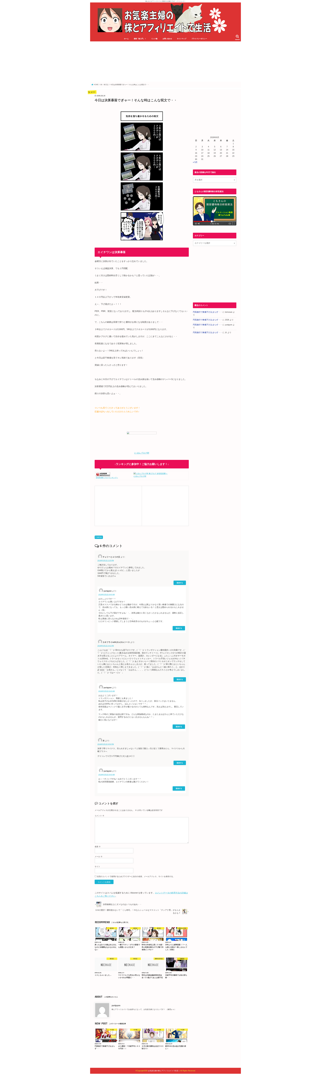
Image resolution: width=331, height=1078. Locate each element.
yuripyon (116, 1005)
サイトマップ (181, 39)
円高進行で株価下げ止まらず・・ (207, 312)
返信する (180, 583)
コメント (99, 816)
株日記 (99, 537)
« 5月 (195, 162)
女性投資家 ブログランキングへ (107, 478)
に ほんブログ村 (141, 453)
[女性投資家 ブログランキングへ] (103, 475)
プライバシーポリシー (199, 39)
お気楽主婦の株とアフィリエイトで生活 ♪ (164, 1071)
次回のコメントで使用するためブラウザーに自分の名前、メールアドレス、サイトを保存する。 (136, 876)
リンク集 (154, 39)
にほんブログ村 (140, 476)
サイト (97, 866)
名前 (98, 847)
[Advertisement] (165, 62)
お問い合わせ (167, 39)
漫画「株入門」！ (140, 39)
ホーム (126, 39)
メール (98, 856)
